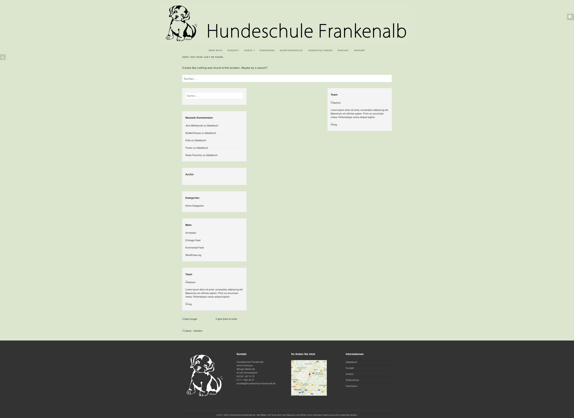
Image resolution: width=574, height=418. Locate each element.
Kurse (248, 50)
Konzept (233, 50)
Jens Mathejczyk (194, 125)
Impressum (351, 386)
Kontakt (343, 50)
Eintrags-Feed (192, 240)
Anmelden (190, 232)
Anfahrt (359, 50)
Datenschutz (352, 380)
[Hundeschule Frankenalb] (287, 23)
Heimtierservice (291, 50)
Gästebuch (212, 125)
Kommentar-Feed (194, 247)
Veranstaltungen (320, 50)
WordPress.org (193, 255)
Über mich (215, 50)
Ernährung (267, 50)
